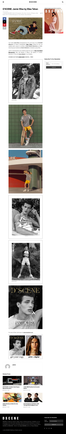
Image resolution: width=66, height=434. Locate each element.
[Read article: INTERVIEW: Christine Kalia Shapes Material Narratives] (12, 380)
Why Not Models (28, 14)
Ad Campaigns (27, 400)
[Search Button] (62, 2)
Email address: (48, 63)
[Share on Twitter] (4, 21)
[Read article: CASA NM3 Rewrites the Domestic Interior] (33, 380)
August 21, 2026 (6, 390)
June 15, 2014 (5, 11)
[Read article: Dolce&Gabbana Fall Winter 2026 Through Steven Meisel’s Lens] (33, 397)
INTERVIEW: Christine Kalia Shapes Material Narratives (11, 387)
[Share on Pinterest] (4, 24)
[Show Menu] (3, 2)
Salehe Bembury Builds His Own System (10, 404)
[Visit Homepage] (33, 2)
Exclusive (29, 13)
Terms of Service (34, 425)
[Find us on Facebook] (44, 428)
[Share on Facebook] (4, 18)
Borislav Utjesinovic (8, 383)
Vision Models (21, 14)
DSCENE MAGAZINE (8, 13)
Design (26, 383)
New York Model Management (12, 14)
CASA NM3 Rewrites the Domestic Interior (32, 387)
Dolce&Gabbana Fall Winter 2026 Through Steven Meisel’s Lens (31, 404)
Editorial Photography (16, 13)
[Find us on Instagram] (49, 428)
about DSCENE (23, 425)
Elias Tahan (24, 13)
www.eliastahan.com (28, 332)
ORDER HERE (21, 57)
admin (14, 365)
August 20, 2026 (27, 390)
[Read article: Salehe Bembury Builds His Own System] (12, 397)
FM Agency (33, 13)
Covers (5, 400)
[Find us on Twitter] (46, 428)
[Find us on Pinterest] (51, 428)
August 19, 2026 (6, 407)
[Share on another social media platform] (4, 27)
